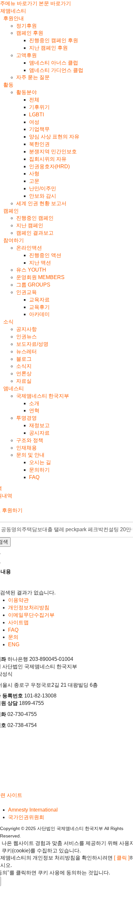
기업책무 (39, 129)
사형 (34, 173)
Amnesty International (33, 810)
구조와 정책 (29, 440)
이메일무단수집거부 (31, 615)
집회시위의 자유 (47, 159)
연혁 (34, 410)
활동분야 (26, 92)
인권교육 (26, 292)
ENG (13, 644)
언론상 (24, 373)
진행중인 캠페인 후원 (53, 40)
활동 (8, 85)
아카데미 (39, 314)
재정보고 (39, 425)
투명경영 (26, 418)
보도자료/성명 (32, 344)
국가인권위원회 (26, 817)
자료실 (24, 381)
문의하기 (39, 470)
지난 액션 (40, 262)
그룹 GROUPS (33, 284)
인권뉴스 (26, 336)
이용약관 (18, 600)
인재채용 (26, 447)
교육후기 (39, 307)
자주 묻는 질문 (33, 77)
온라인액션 (29, 248)
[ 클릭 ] (121, 857)
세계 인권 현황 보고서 (41, 203)
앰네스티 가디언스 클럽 (56, 70)
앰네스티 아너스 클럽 (53, 62)
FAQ (34, 477)
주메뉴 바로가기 (18, 3)
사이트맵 (18, 622)
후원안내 (13, 18)
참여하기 (13, 240)
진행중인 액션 (45, 255)
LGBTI (36, 114)
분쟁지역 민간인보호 (53, 151)
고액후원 (26, 55)
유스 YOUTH (31, 270)
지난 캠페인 (29, 225)
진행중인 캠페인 (35, 218)
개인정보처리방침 (28, 607)
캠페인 (11, 211)
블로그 (24, 359)
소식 (8, 321)
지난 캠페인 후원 (48, 48)
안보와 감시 (42, 196)
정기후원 (26, 26)
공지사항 (26, 329)
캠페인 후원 (29, 33)
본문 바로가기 (55, 3)
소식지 (24, 366)
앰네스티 (13, 388)
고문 (34, 181)
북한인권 (39, 144)
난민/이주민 (42, 188)
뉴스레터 (26, 351)
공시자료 (39, 433)
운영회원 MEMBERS (40, 277)
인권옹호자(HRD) (49, 166)
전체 (34, 99)
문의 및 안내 (30, 455)
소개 (34, 403)
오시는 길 (40, 462)
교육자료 (39, 299)
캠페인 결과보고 (35, 233)
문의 (13, 637)
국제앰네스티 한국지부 (42, 396)
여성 (34, 122)
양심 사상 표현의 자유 (54, 136)
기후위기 (39, 107)
